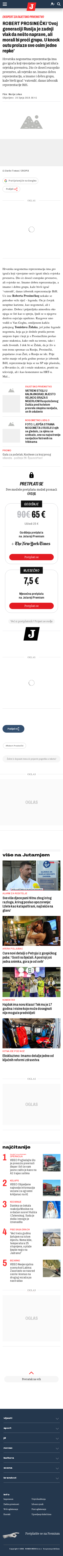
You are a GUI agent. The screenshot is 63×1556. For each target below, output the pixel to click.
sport (8, 1428)
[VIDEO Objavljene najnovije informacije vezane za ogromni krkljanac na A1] (51, 1188)
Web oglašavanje (11, 1509)
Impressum (8, 1499)
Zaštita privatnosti (11, 1504)
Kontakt (7, 1514)
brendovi (10, 1478)
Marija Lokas (15, 94)
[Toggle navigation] (5, 4)
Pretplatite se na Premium (42, 1533)
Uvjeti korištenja (39, 1499)
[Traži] (58, 4)
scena (8, 1468)
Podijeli (9, 189)
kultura (9, 1458)
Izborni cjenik (37, 1504)
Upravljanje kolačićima (41, 1514)
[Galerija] (31, 121)
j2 (5, 1438)
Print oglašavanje (39, 1509)
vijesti (8, 1418)
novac (8, 1448)
